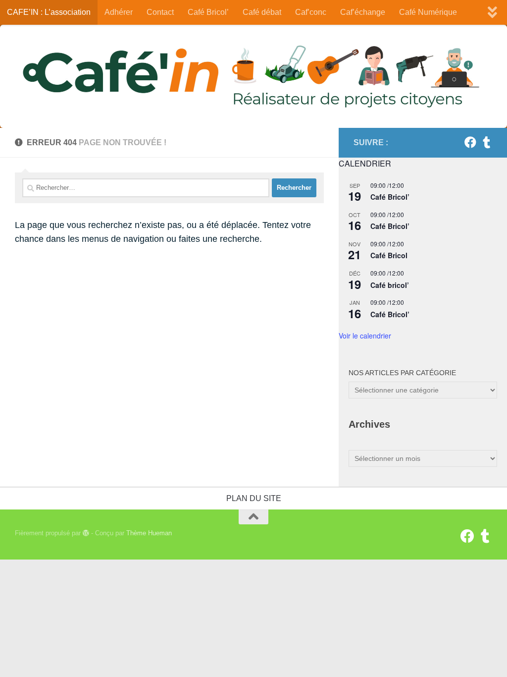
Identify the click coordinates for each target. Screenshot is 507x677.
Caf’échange (362, 12)
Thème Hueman (149, 533)
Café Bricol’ (208, 12)
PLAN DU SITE (253, 498)
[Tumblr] (486, 142)
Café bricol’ (389, 285)
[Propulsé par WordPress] (86, 533)
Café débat (262, 12)
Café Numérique (428, 12)
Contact (160, 12)
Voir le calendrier (365, 335)
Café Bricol (388, 255)
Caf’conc (310, 12)
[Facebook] (470, 142)
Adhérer (118, 12)
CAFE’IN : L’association (49, 12)
